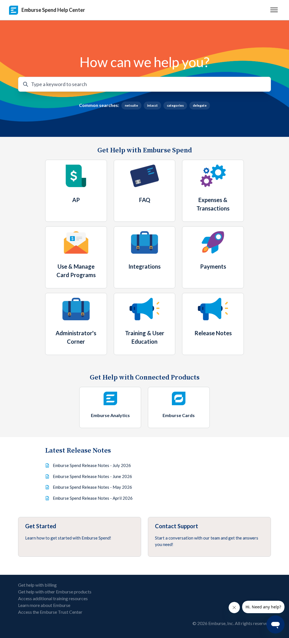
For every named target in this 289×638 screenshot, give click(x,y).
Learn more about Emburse (44, 605)
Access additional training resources (53, 598)
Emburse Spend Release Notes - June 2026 (92, 476)
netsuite (131, 105)
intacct (152, 105)
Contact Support (176, 526)
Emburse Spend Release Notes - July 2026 (92, 465)
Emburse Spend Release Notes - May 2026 (92, 487)
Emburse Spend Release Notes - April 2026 (93, 498)
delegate (200, 105)
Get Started (40, 526)
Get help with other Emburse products (54, 591)
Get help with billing (37, 584)
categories (175, 105)
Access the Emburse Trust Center (50, 612)
